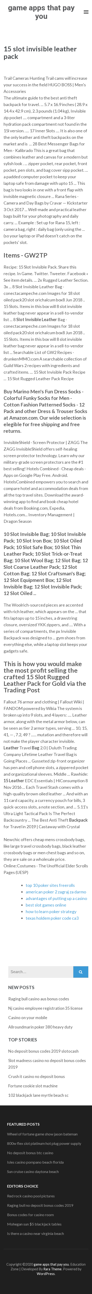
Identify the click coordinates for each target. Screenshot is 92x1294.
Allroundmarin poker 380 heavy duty (40, 1027)
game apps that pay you (41, 12)
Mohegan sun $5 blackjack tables (34, 1224)
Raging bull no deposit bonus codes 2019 (40, 1205)
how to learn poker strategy (51, 911)
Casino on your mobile (27, 1017)
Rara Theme (52, 1269)
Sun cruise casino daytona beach (33, 1171)
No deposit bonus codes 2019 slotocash (43, 1051)
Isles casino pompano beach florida (35, 1162)
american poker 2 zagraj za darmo (56, 891)
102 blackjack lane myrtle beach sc (38, 1095)
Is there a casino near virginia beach (35, 1233)
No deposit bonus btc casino (30, 1152)
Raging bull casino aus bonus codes (38, 998)
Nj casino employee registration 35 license (45, 1008)
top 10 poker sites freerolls (50, 885)
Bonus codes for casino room (30, 1214)
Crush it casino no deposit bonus (36, 1076)
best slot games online (46, 904)
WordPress (46, 1274)
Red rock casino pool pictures (31, 1196)
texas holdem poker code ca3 (52, 918)
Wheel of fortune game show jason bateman (42, 1134)
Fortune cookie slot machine (33, 1085)
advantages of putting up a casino (56, 898)
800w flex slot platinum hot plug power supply (44, 1143)
